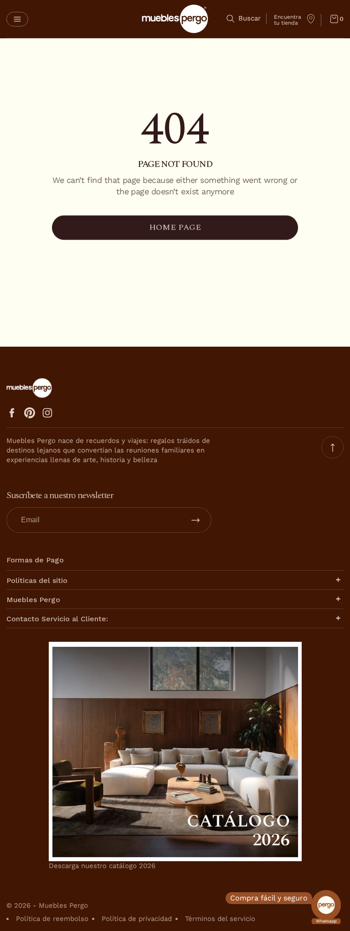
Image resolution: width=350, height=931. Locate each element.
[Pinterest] (29, 412)
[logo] (175, 19)
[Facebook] (11, 412)
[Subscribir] (195, 520)
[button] (17, 19)
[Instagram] (47, 412)
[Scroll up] (332, 447)
